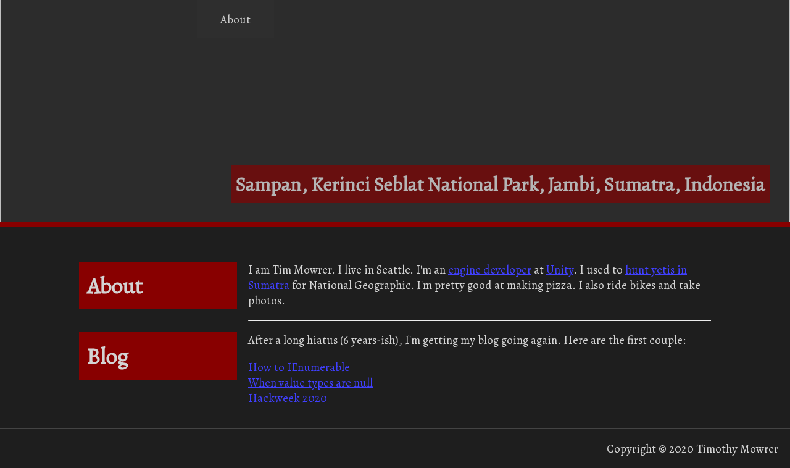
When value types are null (310, 382)
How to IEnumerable (299, 367)
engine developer (489, 269)
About (235, 19)
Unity (559, 269)
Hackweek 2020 (287, 398)
